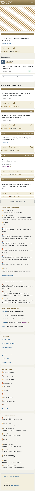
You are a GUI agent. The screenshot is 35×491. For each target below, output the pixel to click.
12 (11, 147)
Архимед (6, 189)
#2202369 (4, 315)
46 (5, 125)
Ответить (4, 71)
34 (5, 147)
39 (5, 48)
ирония (18, 133)
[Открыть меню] (32, 2)
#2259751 (4, 326)
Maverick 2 (6, 142)
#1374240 (3, 34)
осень (3, 351)
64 (5, 171)
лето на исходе (6, 362)
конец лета (5, 359)
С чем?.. (4, 224)
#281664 (3, 133)
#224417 (3, 179)
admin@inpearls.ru (15, 485)
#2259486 (4, 322)
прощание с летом (7, 355)
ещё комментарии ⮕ (8, 275)
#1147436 (4, 311)
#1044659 (3, 111)
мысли (27, 111)
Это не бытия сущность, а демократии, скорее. (15, 264)
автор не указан (6, 98)
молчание (27, 34)
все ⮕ (3, 330)
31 (5, 103)
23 (5, 193)
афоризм (32, 111)
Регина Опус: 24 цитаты (17, 201)
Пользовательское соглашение (11, 476)
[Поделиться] (14, 48)
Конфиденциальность (9, 479)
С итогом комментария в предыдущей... (13, 212)
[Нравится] (2, 48)
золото (32, 34)
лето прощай (6, 339)
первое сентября (7, 347)
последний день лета (8, 343)
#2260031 (4, 319)
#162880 (3, 89)
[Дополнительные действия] (18, 48)
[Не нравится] (33, 71)
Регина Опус (7, 43)
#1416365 (21, 319)
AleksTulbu (6, 166)
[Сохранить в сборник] (8, 48)
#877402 (3, 155)
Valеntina (24, 322)
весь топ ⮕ (5, 408)
